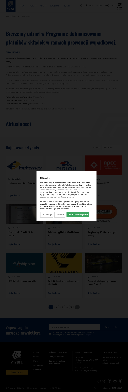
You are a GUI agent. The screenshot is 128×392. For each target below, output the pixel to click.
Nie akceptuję (47, 215)
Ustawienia (60, 215)
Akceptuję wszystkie (78, 214)
